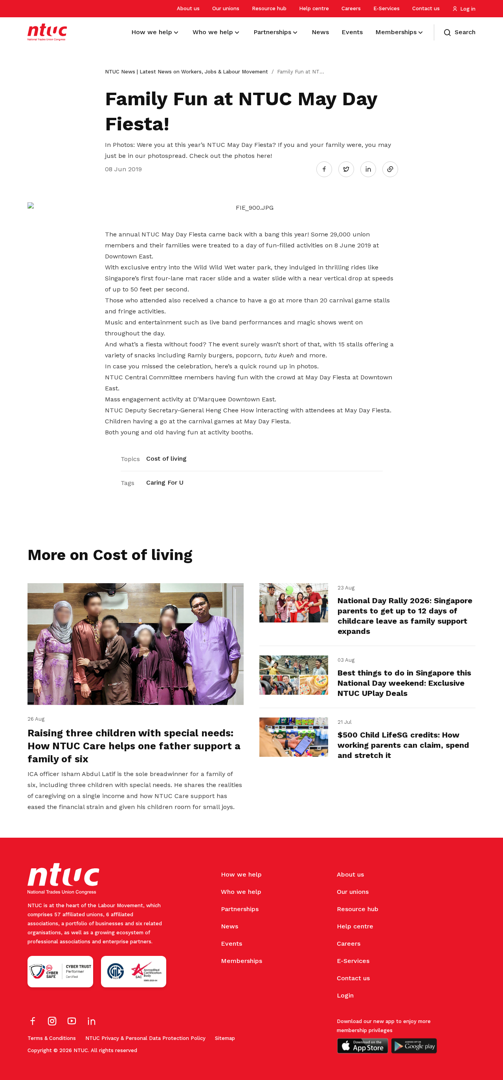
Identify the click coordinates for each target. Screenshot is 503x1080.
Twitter (350, 169)
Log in (467, 9)
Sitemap (225, 1038)
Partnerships (240, 909)
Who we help (241, 891)
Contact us (426, 8)
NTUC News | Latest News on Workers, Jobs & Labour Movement (186, 72)
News (229, 926)
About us (188, 8)
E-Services (386, 8)
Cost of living (166, 458)
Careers (351, 8)
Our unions (225, 8)
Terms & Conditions (52, 1038)
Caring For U (165, 482)
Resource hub (269, 8)
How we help (241, 874)
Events (231, 943)
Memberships (241, 961)
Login (345, 995)
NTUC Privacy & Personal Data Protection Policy (145, 1038)
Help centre (314, 8)
